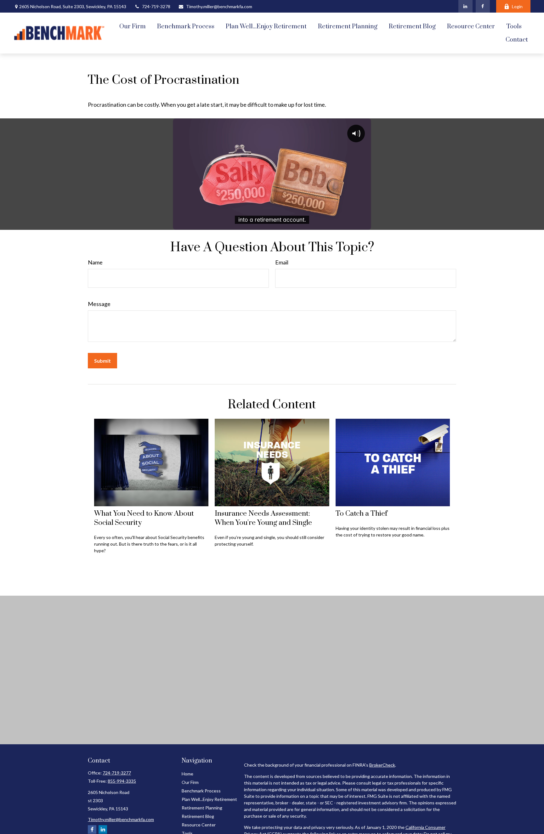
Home (187, 773)
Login (517, 6)
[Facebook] (483, 6)
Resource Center (199, 824)
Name (95, 262)
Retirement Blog (198, 816)
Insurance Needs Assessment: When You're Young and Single (263, 518)
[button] (132, 26)
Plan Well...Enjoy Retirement (209, 799)
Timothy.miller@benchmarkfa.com (219, 6)
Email (281, 262)
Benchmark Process (201, 790)
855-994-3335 (122, 781)
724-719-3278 (156, 6)
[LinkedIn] (465, 6)
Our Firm (190, 782)
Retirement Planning (202, 807)
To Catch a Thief (362, 513)
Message (99, 303)
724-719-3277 (117, 772)
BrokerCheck (382, 765)
